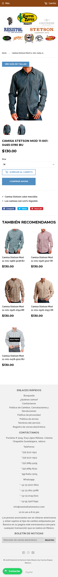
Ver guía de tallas (15, 64)
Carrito (52, 3)
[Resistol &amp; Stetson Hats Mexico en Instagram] (28, 553)
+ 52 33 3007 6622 (30, 485)
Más (7, 3)
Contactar (14, 571)
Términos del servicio (29, 423)
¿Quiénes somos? (29, 399)
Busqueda (29, 395)
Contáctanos (29, 403)
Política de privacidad (29, 415)
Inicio (4, 53)
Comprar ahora (19, 181)
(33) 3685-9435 (29, 463)
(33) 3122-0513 (29, 457)
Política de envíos (29, 419)
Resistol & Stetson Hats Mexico (24, 560)
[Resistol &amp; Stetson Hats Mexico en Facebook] (23, 553)
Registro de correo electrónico (29, 427)
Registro (49, 540)
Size (4, 159)
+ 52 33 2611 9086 (30, 490)
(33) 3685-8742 (29, 468)
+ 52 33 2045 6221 (29, 496)
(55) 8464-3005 (29, 474)
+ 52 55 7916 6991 (29, 501)
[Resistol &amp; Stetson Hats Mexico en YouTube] (33, 553)
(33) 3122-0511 (29, 452)
